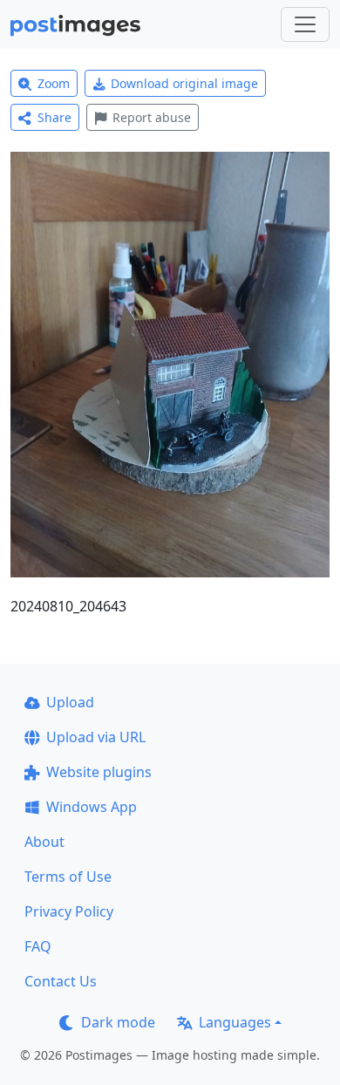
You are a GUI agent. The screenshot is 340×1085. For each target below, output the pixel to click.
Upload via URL (96, 737)
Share (54, 117)
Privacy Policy (68, 911)
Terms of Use (68, 876)
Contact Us (60, 981)
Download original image (184, 83)
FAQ (37, 946)
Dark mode (118, 1022)
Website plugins (99, 771)
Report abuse (151, 117)
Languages (235, 1022)
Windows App (91, 806)
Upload (70, 702)
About (44, 841)
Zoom (53, 83)
